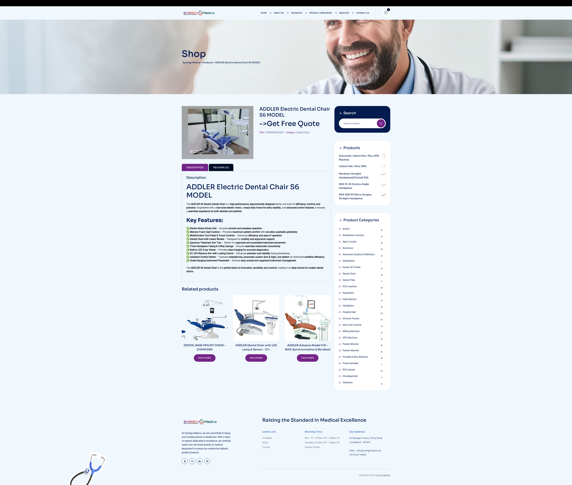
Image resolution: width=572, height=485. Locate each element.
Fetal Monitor (350, 299)
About (265, 442)
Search (381, 123)
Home (263, 13)
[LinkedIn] (200, 461)
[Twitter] (192, 461)
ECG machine (350, 286)
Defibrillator (349, 260)
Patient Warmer (351, 350)
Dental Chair (302, 132)
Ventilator (348, 382)
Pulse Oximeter (350, 363)
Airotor (346, 228)
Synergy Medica (383, 475)
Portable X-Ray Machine (355, 356)
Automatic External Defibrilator (359, 254)
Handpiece (348, 305)
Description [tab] (195, 167)
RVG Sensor (349, 369)
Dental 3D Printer (351, 267)
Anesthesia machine (353, 235)
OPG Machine (350, 337)
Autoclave (348, 248)
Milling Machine (351, 331)
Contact (266, 447)
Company (267, 438)
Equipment (348, 292)
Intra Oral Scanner (352, 324)
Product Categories (320, 13)
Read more (204, 358)
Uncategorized (350, 376)
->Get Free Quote (289, 123)
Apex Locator (349, 241)
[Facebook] (185, 461)
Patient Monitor (351, 344)
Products (296, 13)
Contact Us (362, 13)
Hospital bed (349, 312)
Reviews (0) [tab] (221, 167)
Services (344, 13)
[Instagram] (207, 461)
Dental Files (349, 280)
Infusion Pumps (351, 318)
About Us (279, 13)
